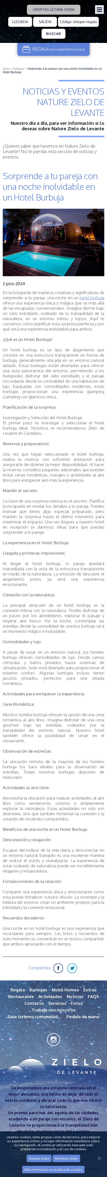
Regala (17, 989)
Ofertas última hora (53, 9)
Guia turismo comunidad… (35, 1016)
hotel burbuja (92, 297)
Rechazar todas (66, 1158)
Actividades (50, 996)
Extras (90, 989)
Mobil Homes (65, 989)
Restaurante (21, 996)
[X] (101, 1159)
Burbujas (38, 989)
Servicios (57, 1003)
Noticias (18, 68)
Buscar (53, 33)
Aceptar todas (39, 1158)
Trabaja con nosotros (54, 1009)
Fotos (77, 1003)
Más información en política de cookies (53, 1170)
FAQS (93, 996)
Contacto (34, 1003)
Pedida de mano (83, 1016)
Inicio (6, 68)
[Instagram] (53, 1039)
